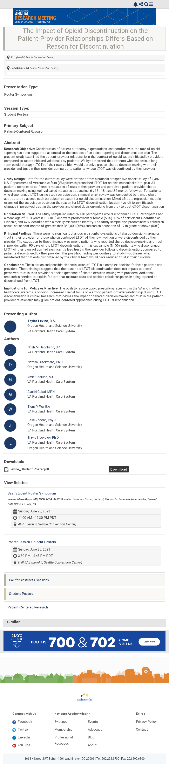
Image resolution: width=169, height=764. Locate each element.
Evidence (61, 722)
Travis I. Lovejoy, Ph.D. (43, 437)
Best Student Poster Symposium (32, 493)
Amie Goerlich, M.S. (41, 377)
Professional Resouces (63, 740)
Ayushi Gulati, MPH (41, 392)
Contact (142, 729)
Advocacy (95, 729)
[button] (151, 4)
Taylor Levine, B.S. (41, 321)
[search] (146, 4)
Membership (63, 729)
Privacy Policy (146, 722)
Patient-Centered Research (28, 607)
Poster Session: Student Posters (32, 542)
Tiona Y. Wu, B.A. (38, 407)
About (92, 745)
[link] (135, 4)
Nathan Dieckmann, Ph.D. (45, 362)
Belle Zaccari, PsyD (41, 420)
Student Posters (21, 594)
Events (93, 722)
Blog (91, 737)
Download (118, 470)
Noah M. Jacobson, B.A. (44, 347)
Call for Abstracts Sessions (29, 580)
